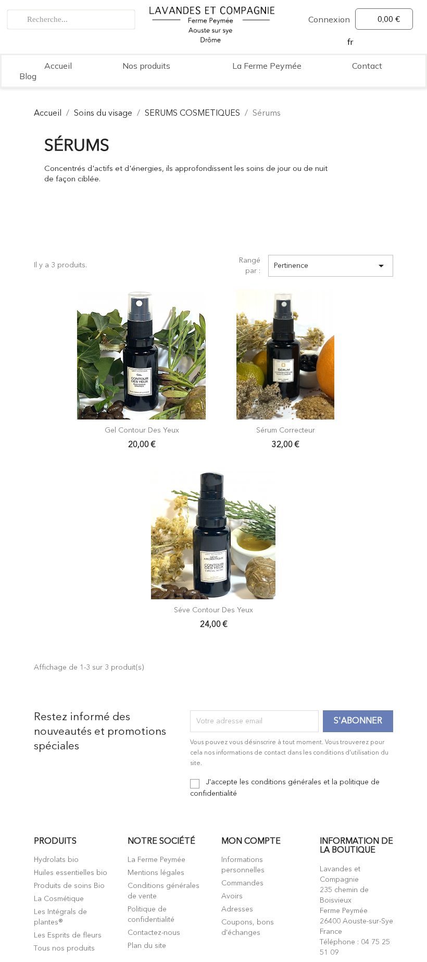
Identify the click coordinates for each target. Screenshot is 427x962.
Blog (27, 76)
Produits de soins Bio (69, 886)
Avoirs (232, 896)
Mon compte (251, 841)
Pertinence (330, 266)
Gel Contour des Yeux (142, 430)
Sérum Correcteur (285, 430)
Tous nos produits (64, 948)
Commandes (242, 883)
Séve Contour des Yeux (213, 610)
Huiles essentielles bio (70, 873)
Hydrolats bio (56, 860)
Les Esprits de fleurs (68, 935)
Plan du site (147, 945)
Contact (367, 65)
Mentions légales (156, 873)
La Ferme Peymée (267, 65)
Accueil (58, 65)
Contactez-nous (154, 932)
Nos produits (146, 65)
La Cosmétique (59, 899)
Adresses (237, 909)
